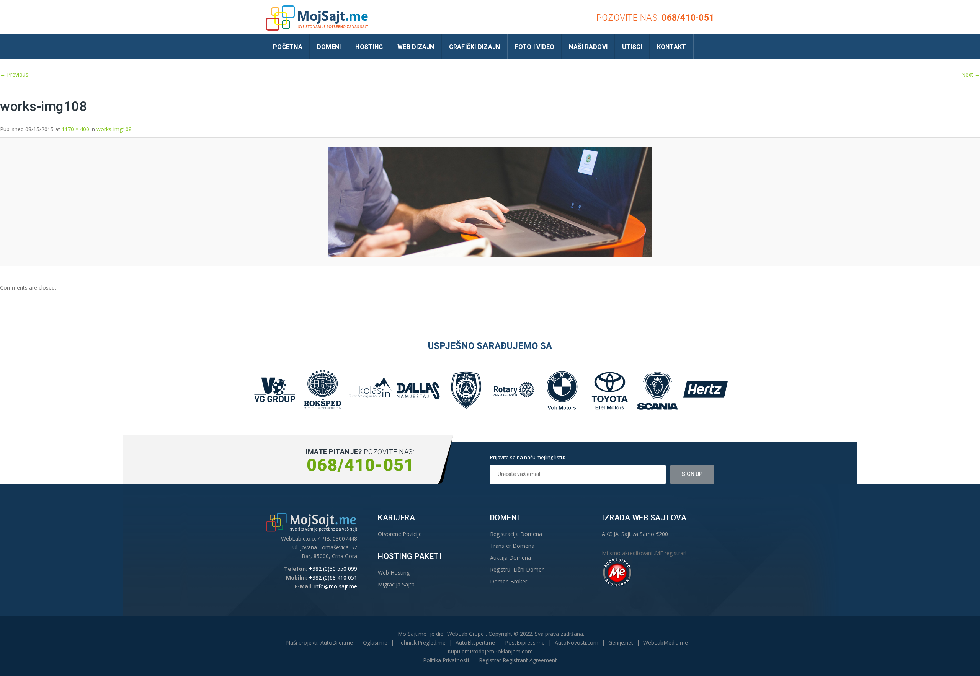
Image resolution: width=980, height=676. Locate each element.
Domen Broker (508, 581)
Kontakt (671, 46)
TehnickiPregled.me (421, 642)
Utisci (632, 46)
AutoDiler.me (336, 642)
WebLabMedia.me (665, 642)
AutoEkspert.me (475, 642)
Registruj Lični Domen (517, 569)
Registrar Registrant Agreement (518, 660)
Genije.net (620, 642)
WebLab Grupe (465, 633)
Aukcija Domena (510, 557)
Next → (970, 74)
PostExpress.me (525, 642)
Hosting (369, 46)
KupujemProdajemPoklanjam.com (490, 651)
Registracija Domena (516, 534)
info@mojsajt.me (335, 586)
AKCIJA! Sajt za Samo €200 (635, 534)
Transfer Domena (512, 545)
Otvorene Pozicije (400, 534)
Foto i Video (534, 46)
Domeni (329, 46)
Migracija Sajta (396, 584)
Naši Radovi (588, 46)
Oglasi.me (375, 642)
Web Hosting (394, 572)
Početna (287, 46)
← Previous (14, 74)
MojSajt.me (412, 633)
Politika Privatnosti (446, 660)
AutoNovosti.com (576, 642)
